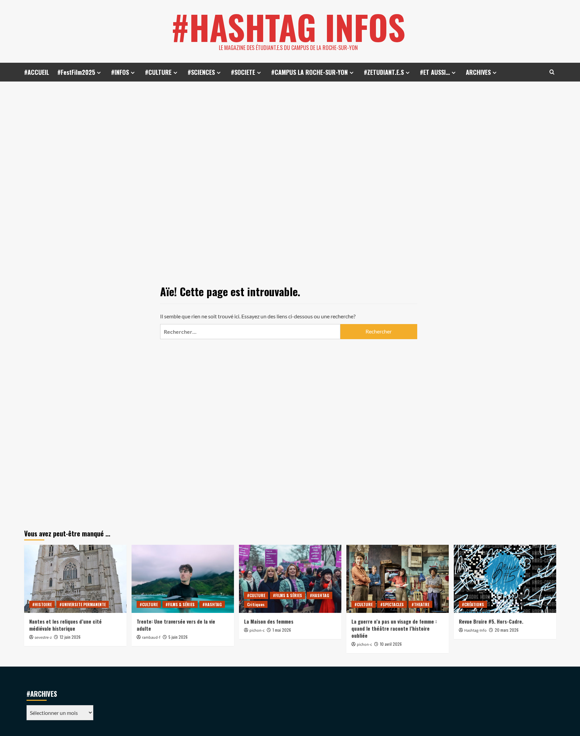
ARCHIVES (478, 72)
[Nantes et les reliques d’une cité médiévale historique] (75, 579)
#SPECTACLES (392, 604)
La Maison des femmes (268, 621)
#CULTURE (158, 72)
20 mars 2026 (507, 630)
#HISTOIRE (42, 604)
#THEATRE (420, 604)
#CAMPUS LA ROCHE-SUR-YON (309, 72)
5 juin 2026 (178, 637)
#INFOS (120, 72)
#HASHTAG (212, 604)
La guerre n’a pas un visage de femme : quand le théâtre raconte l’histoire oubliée (394, 628)
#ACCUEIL (36, 72)
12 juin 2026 (70, 637)
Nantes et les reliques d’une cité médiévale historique (65, 625)
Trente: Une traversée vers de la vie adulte (176, 625)
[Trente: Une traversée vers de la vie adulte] (183, 579)
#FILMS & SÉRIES (180, 604)
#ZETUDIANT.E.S (384, 72)
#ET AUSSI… (435, 72)
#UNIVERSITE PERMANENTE (82, 604)
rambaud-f (151, 637)
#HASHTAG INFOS (288, 27)
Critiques (255, 604)
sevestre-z (43, 637)
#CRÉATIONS (473, 604)
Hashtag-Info (475, 630)
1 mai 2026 (282, 630)
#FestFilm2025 (76, 72)
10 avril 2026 (391, 644)
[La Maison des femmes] (290, 579)
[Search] (552, 72)
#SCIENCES (201, 72)
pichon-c (256, 630)
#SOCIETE (243, 72)
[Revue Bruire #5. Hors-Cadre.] (505, 579)
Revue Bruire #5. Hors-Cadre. (491, 621)
